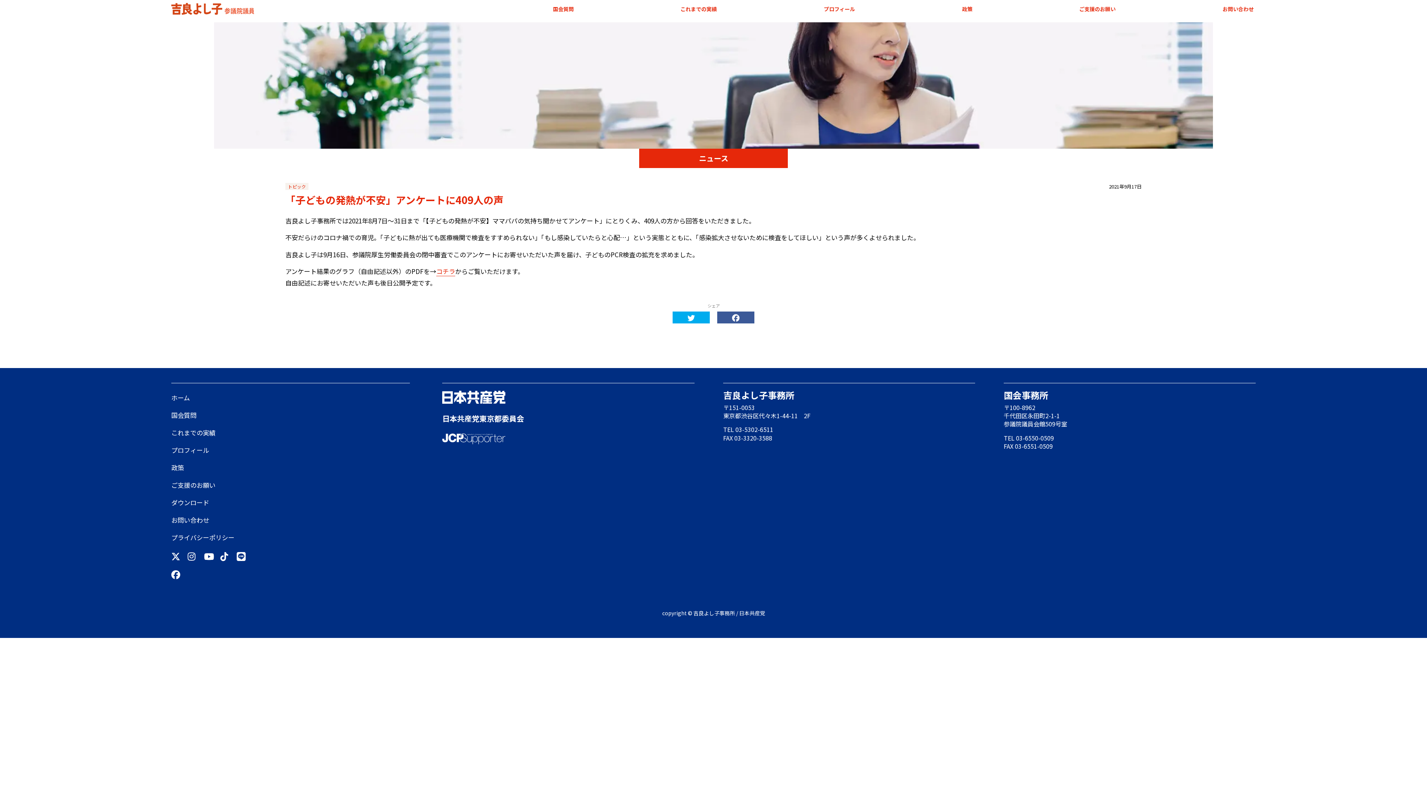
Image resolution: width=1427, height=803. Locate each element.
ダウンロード (190, 502)
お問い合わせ (1238, 9)
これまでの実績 (698, 9)
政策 (967, 9)
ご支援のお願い (1097, 9)
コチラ (445, 271)
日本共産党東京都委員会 (483, 418)
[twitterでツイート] (691, 317)
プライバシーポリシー (202, 537)
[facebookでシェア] (735, 317)
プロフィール (839, 9)
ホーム (180, 397)
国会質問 (563, 9)
